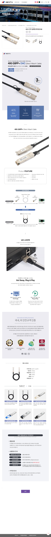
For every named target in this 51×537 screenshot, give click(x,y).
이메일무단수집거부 (32, 535)
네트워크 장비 (17, 2)
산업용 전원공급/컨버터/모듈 (12, 25)
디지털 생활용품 (24, 2)
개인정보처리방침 (23, 535)
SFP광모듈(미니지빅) (21, 25)
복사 (29, 32)
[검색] (46, 2)
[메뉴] (48, 2)
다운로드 (27, 32)
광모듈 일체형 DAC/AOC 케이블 (31, 25)
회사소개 (16, 535)
